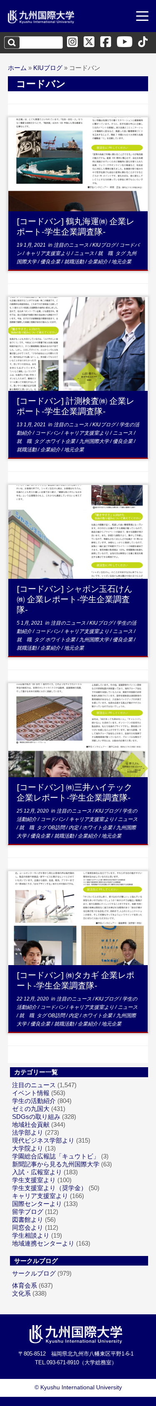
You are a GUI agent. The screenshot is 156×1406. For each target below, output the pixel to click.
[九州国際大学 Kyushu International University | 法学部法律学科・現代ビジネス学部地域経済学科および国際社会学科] (41, 17)
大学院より (27, 1148)
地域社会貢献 (31, 1124)
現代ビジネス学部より (43, 1140)
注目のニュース (72, 245)
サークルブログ (34, 1273)
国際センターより (37, 1203)
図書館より (27, 1219)
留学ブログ (27, 1211)
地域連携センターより (43, 1243)
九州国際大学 (94, 441)
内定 (74, 828)
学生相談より (31, 1235)
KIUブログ (47, 67)
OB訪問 (57, 828)
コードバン (48, 433)
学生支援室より (34, 1179)
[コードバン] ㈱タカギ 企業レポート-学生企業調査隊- (75, 980)
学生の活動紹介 (34, 1100)
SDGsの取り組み (36, 1116)
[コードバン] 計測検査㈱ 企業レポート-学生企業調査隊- (75, 406)
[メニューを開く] (142, 17)
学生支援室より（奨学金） (49, 1187)
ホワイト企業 (61, 441)
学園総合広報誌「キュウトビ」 (55, 1156)
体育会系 (24, 1285)
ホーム (17, 67)
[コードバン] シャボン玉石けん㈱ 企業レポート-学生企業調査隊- (74, 599)
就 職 (106, 253)
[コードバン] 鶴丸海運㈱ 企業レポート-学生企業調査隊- (75, 226)
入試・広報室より (37, 1172)
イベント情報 (31, 1092)
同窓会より (27, 1227)
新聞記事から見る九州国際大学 (55, 1164)
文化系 (21, 1293)
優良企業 (51, 262)
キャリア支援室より (48, 253)
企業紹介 (98, 262)
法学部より (27, 1132)
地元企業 (121, 262)
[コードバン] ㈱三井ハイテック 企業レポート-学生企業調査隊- (74, 792)
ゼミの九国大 (31, 1108)
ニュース (84, 253)
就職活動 (74, 262)
